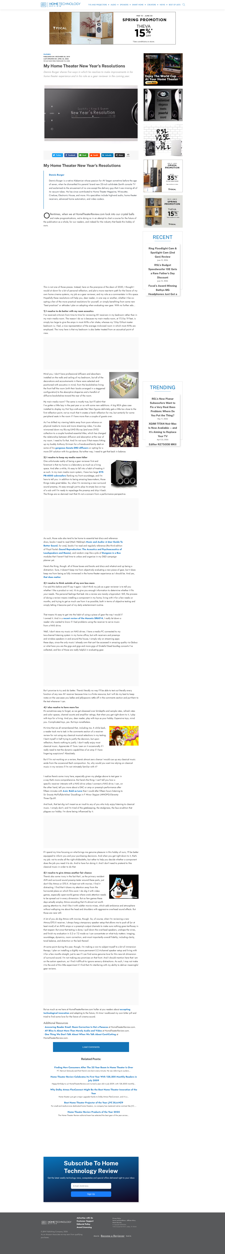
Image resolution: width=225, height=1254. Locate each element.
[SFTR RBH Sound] (163, 120)
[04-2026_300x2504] (163, 191)
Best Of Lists (174, 4)
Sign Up (91, 1194)
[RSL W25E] (163, 156)
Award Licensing (84, 1227)
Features (47, 54)
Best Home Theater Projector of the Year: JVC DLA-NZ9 (93, 1102)
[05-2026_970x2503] (112, 43)
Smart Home (137, 4)
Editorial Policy (83, 1224)
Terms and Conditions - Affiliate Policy (124, 1220)
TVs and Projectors (97, 4)
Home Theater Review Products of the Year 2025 (94, 1112)
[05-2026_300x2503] (163, 227)
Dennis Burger (56, 174)
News (162, 4)
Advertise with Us (85, 1217)
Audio (113, 4)
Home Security (117, 1222)
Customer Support (85, 1221)
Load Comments (91, 1047)
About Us (96, 1236)
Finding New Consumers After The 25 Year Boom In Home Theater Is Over (93, 1067)
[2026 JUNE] (163, 85)
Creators (151, 4)
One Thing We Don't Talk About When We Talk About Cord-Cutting (80, 1034)
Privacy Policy (117, 1218)
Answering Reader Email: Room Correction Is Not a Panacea (76, 1027)
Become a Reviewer (112, 1236)
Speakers (124, 4)
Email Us (128, 1236)
